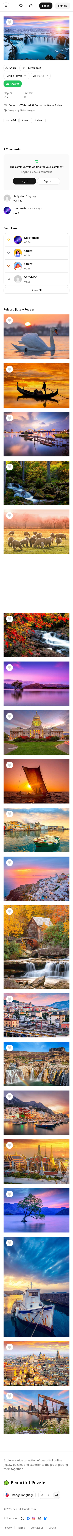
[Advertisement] (36, 131)
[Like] (9, 22)
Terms (21, 1527)
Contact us (37, 1527)
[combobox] (40, 76)
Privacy (8, 1527)
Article (53, 1527)
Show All (36, 290)
